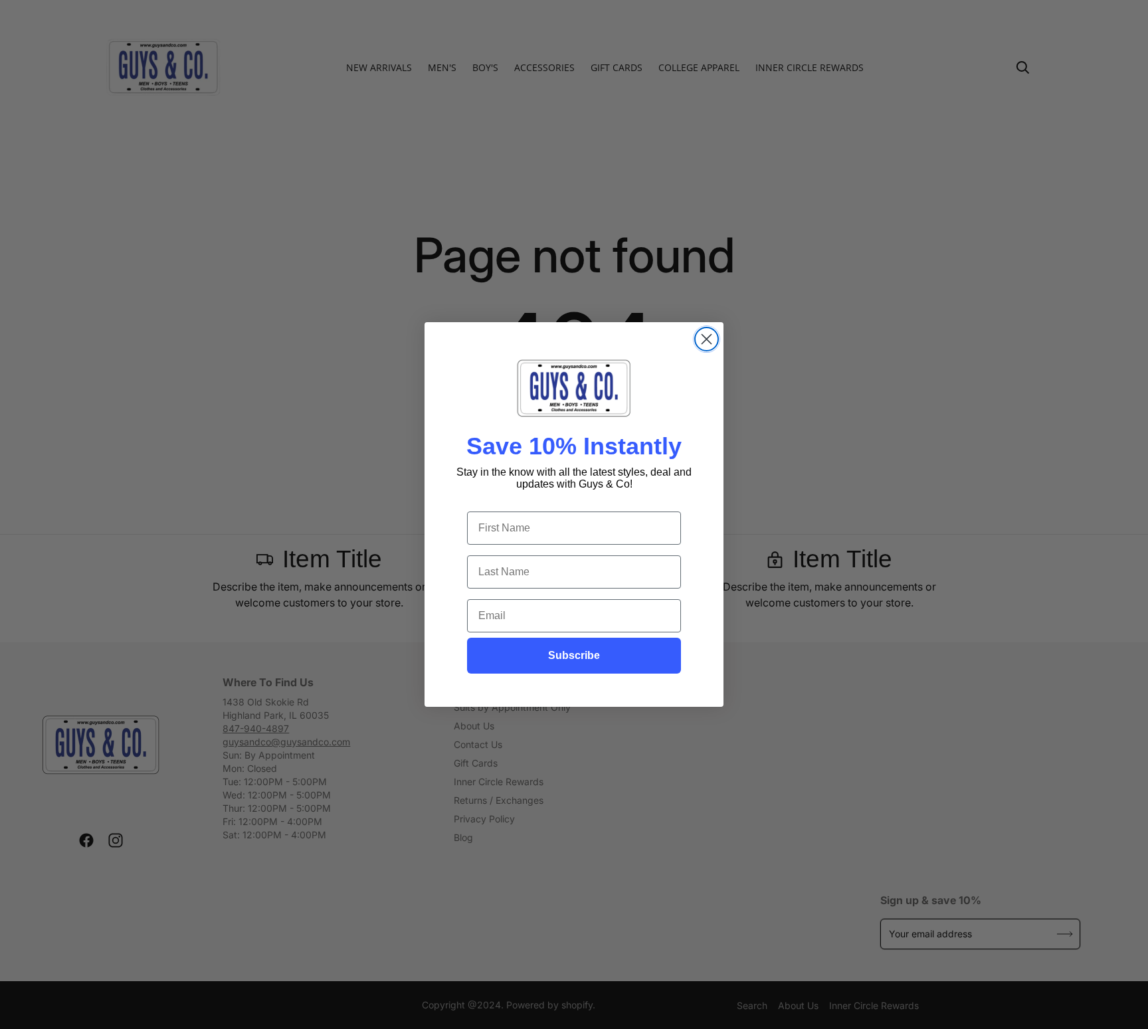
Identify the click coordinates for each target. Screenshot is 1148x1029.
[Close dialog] (706, 339)
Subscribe (574, 655)
